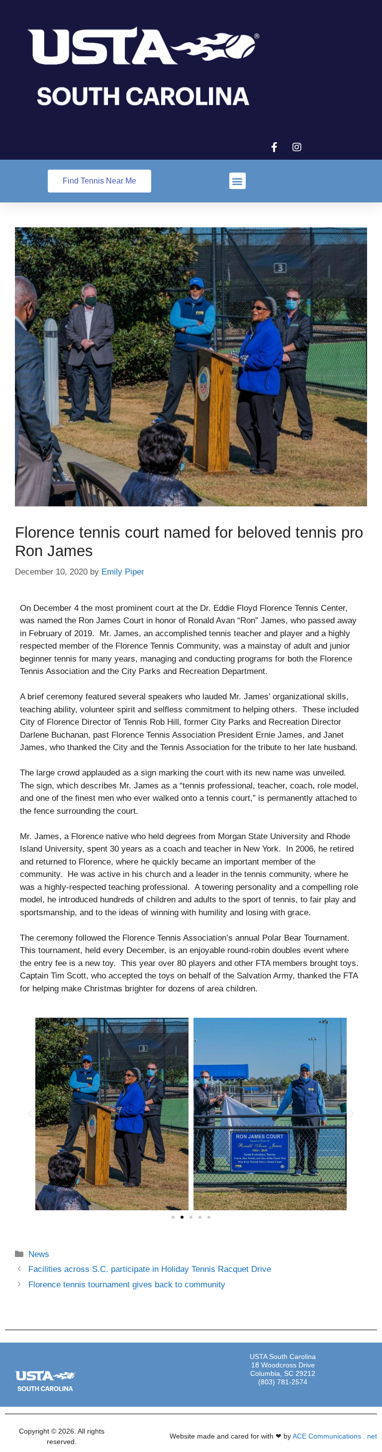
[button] (237, 181)
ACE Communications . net (334, 1436)
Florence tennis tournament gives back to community (126, 1284)
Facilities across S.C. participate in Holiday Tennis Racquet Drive (149, 1269)
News (38, 1254)
